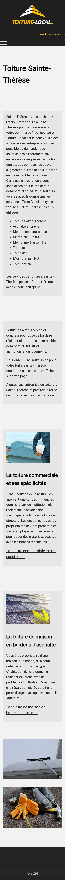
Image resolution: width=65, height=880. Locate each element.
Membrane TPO (26, 258)
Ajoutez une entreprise (52, 34)
